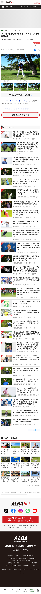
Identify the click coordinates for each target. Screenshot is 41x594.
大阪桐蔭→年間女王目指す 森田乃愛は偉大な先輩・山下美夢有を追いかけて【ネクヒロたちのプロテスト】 (26, 258)
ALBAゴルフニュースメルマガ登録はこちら (22, 519)
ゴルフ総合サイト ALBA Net (8, 492)
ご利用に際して (23, 558)
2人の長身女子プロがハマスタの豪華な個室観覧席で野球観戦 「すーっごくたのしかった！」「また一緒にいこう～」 (26, 170)
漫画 (34, 6)
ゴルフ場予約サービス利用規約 (12, 563)
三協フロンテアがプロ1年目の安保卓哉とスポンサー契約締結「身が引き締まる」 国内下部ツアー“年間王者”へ (25, 402)
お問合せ (20, 565)
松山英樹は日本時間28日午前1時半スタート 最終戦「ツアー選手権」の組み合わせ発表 (26, 312)
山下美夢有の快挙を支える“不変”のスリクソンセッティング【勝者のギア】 (28, 192)
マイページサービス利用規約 (29, 563)
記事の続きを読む (19, 115)
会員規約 (31, 558)
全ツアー (9, 6)
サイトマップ (31, 565)
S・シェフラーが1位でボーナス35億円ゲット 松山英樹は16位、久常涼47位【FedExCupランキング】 (26, 181)
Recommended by (31, 485)
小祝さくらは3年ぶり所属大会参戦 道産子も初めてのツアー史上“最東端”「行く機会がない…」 (26, 323)
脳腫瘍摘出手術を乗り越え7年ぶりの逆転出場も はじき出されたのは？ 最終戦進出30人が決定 (26, 160)
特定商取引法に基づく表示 (24, 560)
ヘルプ (25, 565)
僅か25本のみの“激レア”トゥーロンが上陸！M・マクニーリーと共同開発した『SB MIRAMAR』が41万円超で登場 (26, 269)
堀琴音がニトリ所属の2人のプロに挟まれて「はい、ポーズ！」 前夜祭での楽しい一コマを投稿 (26, 213)
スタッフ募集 (22, 556)
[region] (20, 7)
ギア (15, 6)
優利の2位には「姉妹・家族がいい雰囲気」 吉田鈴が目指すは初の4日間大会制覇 (25, 370)
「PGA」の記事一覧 (23, 492)
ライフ (29, 6)
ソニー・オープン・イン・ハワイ (16, 101)
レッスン (22, 6)
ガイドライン (12, 560)
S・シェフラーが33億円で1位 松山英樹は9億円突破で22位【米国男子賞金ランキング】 (28, 390)
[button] (20, 135)
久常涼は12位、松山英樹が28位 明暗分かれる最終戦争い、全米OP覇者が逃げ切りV (26, 280)
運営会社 (31, 556)
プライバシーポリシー (12, 558)
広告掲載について (12, 556)
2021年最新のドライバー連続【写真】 (16, 109)
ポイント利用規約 (10, 565)
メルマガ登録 (37, 3)
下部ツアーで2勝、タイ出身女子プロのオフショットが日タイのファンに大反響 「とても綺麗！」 (26, 134)
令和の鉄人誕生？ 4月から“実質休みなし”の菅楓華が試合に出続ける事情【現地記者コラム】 (26, 334)
